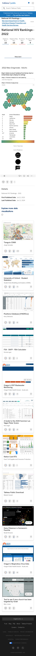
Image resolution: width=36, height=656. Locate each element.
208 (18, 251)
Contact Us (21, 627)
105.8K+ (29, 487)
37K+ (29, 594)
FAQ (14, 624)
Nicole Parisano (8, 533)
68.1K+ (29, 415)
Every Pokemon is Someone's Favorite (15, 529)
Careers (14, 627)
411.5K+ (29, 558)
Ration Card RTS (10, 457)
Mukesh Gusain (8, 495)
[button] (13, 647)
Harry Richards (8, 316)
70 (17, 286)
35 (17, 394)
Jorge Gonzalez (8, 245)
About (18, 624)
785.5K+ (28, 237)
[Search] (4, 8)
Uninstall (11, 639)
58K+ (29, 344)
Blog (10, 624)
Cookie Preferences (21, 639)
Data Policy (9, 635)
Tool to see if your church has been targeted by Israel (17, 601)
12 (17, 501)
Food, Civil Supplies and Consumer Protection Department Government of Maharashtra (17, 460)
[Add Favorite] (31, 251)
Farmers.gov (7, 352)
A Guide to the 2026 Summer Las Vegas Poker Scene (17, 422)
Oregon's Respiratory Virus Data (16, 564)
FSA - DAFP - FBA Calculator (15, 350)
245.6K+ (29, 308)
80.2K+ (29, 451)
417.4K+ (29, 273)
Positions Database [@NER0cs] (16, 314)
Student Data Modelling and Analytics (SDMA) (17, 283)
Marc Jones (7, 604)
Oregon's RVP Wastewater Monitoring (14, 386)
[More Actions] (32, 22)
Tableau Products (27, 624)
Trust (5, 624)
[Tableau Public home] (9, 3)
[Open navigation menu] (33, 3)
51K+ (30, 523)
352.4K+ (29, 380)
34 (17, 536)
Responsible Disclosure (22, 635)
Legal (4, 631)
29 (17, 429)
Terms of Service (13, 631)
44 (17, 572)
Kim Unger (7, 425)
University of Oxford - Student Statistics (16, 279)
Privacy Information (26, 631)
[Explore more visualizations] (28, 3)
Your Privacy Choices (20, 643)
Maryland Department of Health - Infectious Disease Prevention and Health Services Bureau (14, 23)
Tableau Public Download (14, 492)
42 (17, 322)
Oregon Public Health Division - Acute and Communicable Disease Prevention (16, 390)
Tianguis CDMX (10, 242)
